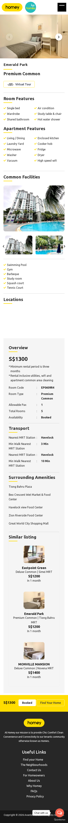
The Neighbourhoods (34, 764)
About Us (34, 780)
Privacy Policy (35, 796)
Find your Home (33, 759)
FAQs (34, 791)
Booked (27, 702)
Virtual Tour (23, 84)
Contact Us (34, 770)
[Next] (58, 36)
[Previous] (9, 36)
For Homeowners (34, 775)
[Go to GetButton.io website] (59, 819)
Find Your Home (50, 702)
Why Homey (34, 785)
